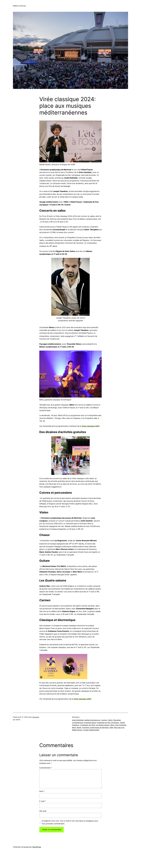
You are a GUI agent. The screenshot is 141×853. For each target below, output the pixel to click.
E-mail (42, 801)
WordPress (36, 847)
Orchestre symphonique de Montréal (95, 727)
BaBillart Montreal (19, 6)
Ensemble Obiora (90, 723)
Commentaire (45, 768)
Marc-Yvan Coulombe (118, 725)
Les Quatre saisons (103, 725)
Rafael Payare (77, 730)
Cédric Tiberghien (114, 720)
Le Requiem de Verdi (87, 725)
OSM (111, 727)
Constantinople (77, 723)
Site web (42, 811)
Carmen (104, 720)
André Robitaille (78, 720)
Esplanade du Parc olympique (108, 723)
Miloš (74, 727)
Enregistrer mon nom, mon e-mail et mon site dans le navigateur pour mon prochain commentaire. (70, 822)
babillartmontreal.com (92, 720)
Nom (42, 791)
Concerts (35, 717)
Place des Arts (119, 727)
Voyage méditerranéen (91, 730)
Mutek (79, 727)
